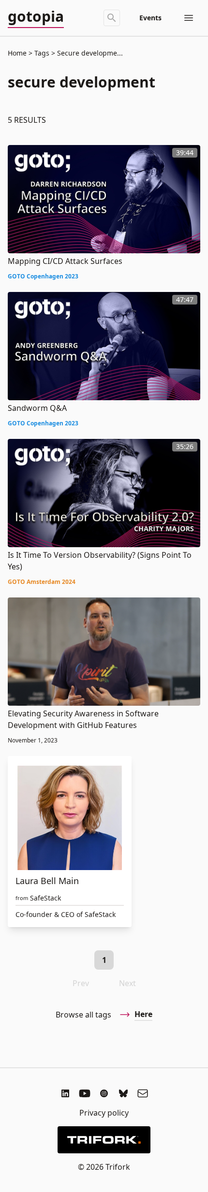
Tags (41, 53)
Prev (81, 983)
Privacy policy (104, 1112)
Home (17, 53)
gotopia (36, 17)
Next (127, 983)
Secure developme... (89, 53)
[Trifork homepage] (104, 1139)
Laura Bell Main (47, 881)
